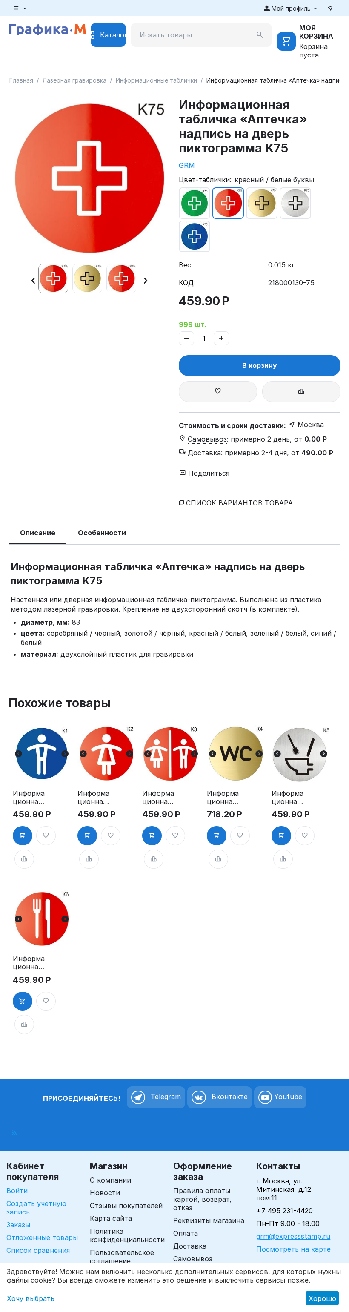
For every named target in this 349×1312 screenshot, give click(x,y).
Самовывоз (192, 1259)
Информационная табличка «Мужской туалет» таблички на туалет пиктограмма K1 (29, 797)
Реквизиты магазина (208, 1220)
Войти (17, 1190)
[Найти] (260, 35)
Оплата (185, 1233)
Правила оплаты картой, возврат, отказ (202, 1199)
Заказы (18, 1224)
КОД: (187, 282)
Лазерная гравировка (74, 80)
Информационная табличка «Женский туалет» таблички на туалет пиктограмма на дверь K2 (93, 797)
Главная (21, 80)
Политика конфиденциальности (127, 1235)
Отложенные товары (42, 1237)
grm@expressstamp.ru (293, 1236)
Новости (105, 1193)
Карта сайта (111, 1218)
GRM (187, 165)
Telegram (165, 1097)
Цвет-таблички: (205, 179)
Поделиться (207, 473)
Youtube (287, 1097)
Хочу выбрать (30, 1298)
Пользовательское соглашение (122, 1256)
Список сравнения (38, 1250)
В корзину (259, 365)
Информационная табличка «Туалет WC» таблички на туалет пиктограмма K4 (223, 797)
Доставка (189, 1246)
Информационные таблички (156, 80)
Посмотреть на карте (293, 1249)
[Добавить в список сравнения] (301, 391)
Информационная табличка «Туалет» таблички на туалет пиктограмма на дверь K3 (158, 797)
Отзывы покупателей (126, 1205)
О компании (110, 1180)
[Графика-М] (47, 28)
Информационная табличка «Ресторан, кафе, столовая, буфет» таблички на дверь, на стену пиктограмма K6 (29, 963)
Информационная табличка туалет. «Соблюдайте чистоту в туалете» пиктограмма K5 (287, 797)
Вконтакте (228, 1097)
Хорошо (322, 1298)
